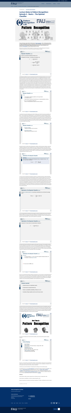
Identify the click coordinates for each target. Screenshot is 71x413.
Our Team (43, 3)
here (48, 368)
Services (62, 0)
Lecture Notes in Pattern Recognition (30, 9)
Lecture (28, 369)
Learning (26, 369)
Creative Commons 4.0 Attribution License (31, 371)
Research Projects (48, 3)
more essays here (31, 368)
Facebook (46, 369)
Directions (29, 398)
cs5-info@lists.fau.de (32, 396)
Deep (24, 369)
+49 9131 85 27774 (32, 395)
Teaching (54, 3)
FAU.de (59, 0)
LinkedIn (21, 370)
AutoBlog (39, 372)
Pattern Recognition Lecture (33, 74)
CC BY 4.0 (27, 74)
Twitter (44, 369)
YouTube (41, 369)
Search (65, 0)
